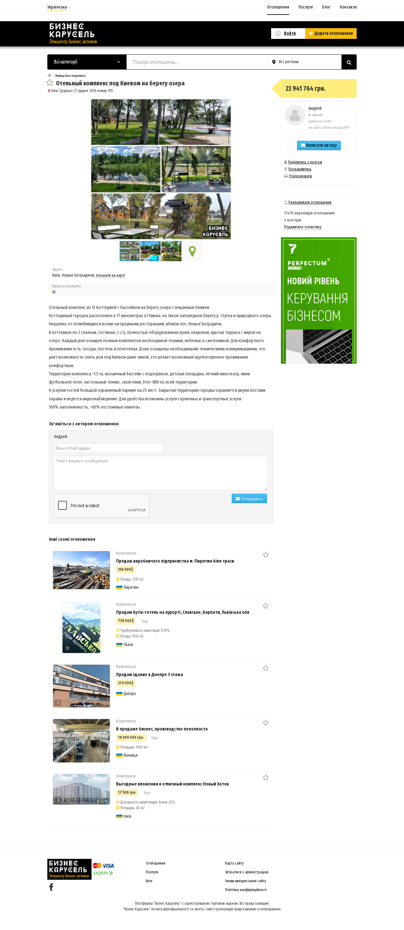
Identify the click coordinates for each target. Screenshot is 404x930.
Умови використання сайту (245, 881)
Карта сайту (234, 863)
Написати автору (321, 145)
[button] (150, 251)
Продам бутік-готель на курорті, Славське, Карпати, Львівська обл (182, 612)
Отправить (251, 498)
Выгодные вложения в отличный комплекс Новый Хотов (172, 784)
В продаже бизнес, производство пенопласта (162, 729)
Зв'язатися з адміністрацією (247, 872)
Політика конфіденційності (246, 890)
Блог (326, 7)
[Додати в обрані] (49, 83)
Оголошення (278, 7)
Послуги (306, 7)
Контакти (348, 7)
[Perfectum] (319, 300)
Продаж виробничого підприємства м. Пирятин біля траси (175, 561)
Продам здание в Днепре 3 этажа (149, 674)
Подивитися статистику (302, 227)
